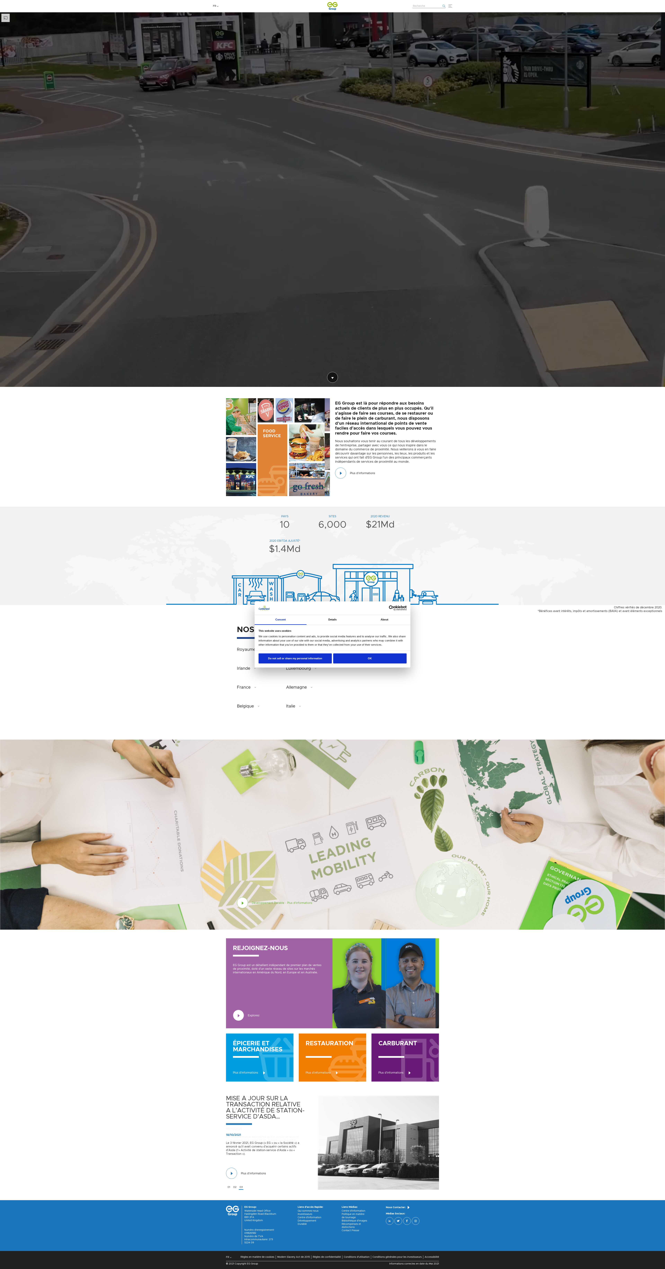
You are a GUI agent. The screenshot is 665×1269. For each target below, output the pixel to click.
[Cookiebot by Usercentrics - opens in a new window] (391, 608)
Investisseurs (305, 1214)
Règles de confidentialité (327, 1257)
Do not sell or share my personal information (295, 658)
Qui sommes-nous (308, 1211)
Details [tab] (332, 619)
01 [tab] (229, 1187)
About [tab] (384, 619)
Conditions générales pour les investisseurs (397, 1257)
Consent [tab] (280, 619)
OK (370, 658)
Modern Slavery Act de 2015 (293, 1257)
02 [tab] (234, 1187)
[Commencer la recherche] (444, 6)
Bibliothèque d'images (354, 1221)
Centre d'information (309, 1217)
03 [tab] (241, 1187)
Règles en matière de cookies (257, 1257)
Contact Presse (350, 1230)
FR (214, 6)
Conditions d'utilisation (357, 1257)
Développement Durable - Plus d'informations (282, 903)
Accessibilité (432, 1257)
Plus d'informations (362, 473)
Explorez (253, 1015)
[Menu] (450, 6)
